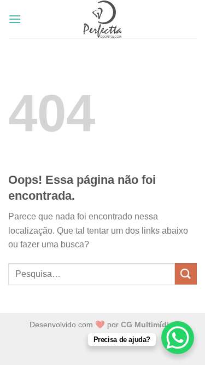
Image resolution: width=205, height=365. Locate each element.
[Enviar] (186, 274)
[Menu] (14, 18)
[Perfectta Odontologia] (103, 19)
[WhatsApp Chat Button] (177, 337)
